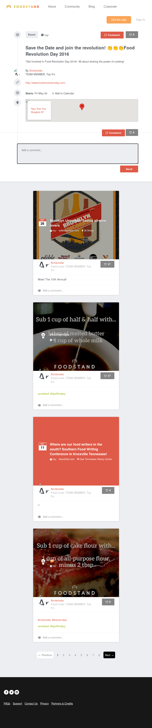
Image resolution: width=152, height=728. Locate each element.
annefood (43, 393)
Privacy (44, 703)
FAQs (7, 703)
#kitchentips (59, 619)
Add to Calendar (64, 93)
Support (17, 703)
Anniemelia (35, 70)
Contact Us (31, 703)
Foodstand (23, 6)
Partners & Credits (62, 703)
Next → (109, 655)
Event (31, 34)
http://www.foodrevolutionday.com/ (46, 83)
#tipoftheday (58, 393)
